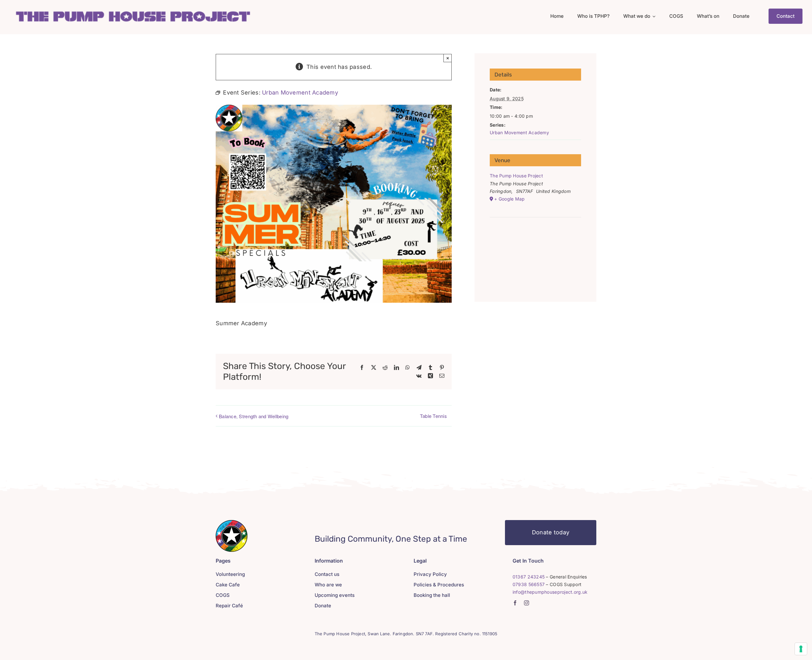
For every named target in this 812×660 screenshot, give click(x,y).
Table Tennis (433, 415)
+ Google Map (509, 198)
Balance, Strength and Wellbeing (253, 416)
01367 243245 (529, 576)
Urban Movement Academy (519, 132)
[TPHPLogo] (133, 10)
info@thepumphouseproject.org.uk (550, 592)
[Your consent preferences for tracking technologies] (801, 649)
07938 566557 (529, 584)
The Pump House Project (516, 175)
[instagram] (526, 602)
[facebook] (515, 602)
